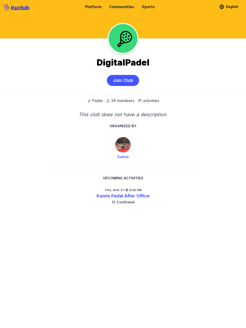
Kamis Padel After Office (123, 195)
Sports (148, 6)
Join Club (123, 80)
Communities (121, 6)
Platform (93, 6)
